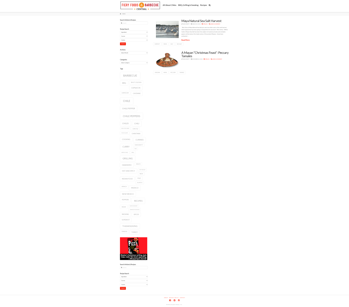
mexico (134, 188)
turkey (134, 232)
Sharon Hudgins (134, 209)
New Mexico (128, 194)
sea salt (179, 44)
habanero (127, 165)
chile (126, 100)
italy (139, 178)
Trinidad (124, 231)
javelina (157, 72)
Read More (185, 40)
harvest (157, 44)
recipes (138, 201)
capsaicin (135, 88)
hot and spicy (128, 171)
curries (140, 140)
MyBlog (205, 24)
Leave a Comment (215, 24)
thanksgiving (129, 226)
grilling (128, 158)
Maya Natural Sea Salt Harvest (201, 21)
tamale (181, 72)
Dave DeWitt (139, 145)
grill (132, 152)
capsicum (125, 93)
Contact (182, 297)
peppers (125, 200)
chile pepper (128, 108)
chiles (125, 123)
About (166, 297)
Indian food (127, 179)
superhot (126, 220)
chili (136, 123)
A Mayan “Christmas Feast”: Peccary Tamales (205, 54)
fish (136, 148)
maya (165, 44)
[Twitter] (174, 300)
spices (136, 214)
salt (172, 44)
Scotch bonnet (134, 205)
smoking (125, 214)
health (138, 164)
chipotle (135, 129)
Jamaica (124, 186)
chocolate (124, 133)
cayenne (137, 93)
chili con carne (125, 128)
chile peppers (131, 116)
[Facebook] (170, 300)
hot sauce (142, 169)
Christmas (136, 134)
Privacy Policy (174, 297)
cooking (126, 139)
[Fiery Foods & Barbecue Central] (140, 5)
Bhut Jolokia (136, 82)
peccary (173, 72)
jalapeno (139, 182)
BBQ (124, 83)
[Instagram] (179, 300)
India (141, 173)
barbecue (130, 75)
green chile (124, 152)
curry (126, 146)
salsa (124, 207)
